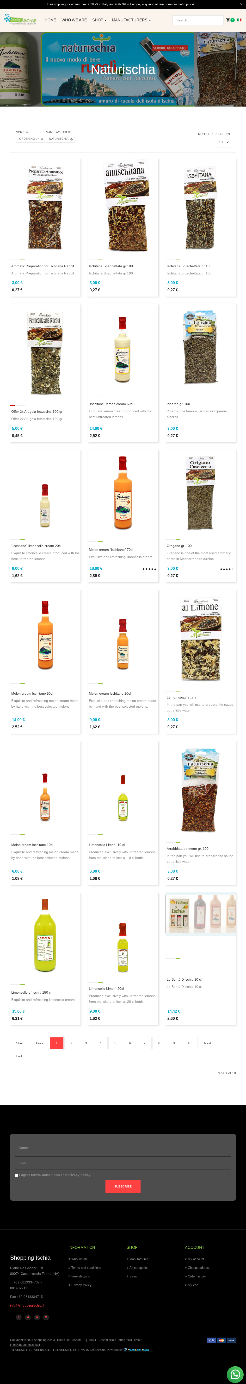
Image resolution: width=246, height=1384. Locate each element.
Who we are (74, 20)
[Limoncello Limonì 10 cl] (123, 782)
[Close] (241, 4)
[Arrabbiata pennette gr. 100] (201, 788)
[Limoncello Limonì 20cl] (123, 933)
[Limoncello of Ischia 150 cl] (45, 933)
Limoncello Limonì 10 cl (107, 845)
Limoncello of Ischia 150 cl (31, 992)
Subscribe (123, 1186)
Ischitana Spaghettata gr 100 (111, 266)
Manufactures (138, 1259)
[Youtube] (37, 1317)
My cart (193, 1285)
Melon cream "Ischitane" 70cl (111, 550)
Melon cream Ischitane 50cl (32, 693)
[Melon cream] (123, 490)
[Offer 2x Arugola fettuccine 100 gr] (45, 351)
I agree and (55, 1175)
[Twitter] (28, 1317)
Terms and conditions (86, 1268)
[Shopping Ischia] (20, 19)
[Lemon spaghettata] (201, 636)
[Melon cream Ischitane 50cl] (45, 630)
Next (207, 1043)
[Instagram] (46, 1317)
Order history (197, 1276)
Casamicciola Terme (111, 1340)
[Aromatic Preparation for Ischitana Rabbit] (45, 205)
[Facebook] (19, 1317)
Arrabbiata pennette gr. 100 (188, 849)
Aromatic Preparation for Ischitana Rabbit (42, 266)
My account (196, 1259)
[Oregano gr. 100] (201, 490)
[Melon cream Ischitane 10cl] (45, 782)
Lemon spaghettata (181, 697)
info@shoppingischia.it (27, 1305)
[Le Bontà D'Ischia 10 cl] (201, 914)
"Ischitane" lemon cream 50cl (111, 404)
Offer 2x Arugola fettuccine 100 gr (36, 411)
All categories (138, 1268)
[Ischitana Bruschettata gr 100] (201, 205)
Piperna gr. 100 (178, 404)
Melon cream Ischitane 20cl (110, 693)
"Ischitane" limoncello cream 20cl (36, 546)
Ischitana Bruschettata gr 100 (189, 266)
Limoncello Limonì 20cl (106, 988)
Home (50, 20)
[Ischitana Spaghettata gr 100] (123, 205)
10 (189, 1043)
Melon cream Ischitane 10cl (32, 845)
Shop (98, 20)
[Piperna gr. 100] (201, 345)
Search (134, 1276)
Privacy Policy (81, 1285)
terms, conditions (45, 1175)
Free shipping (80, 1276)
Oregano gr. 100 (179, 546)
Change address (199, 1268)
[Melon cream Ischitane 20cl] (123, 630)
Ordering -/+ (29, 138)
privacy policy (79, 1175)
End (19, 1056)
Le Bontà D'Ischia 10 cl (184, 979)
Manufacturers (130, 20)
